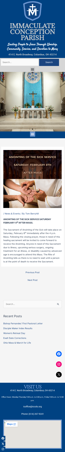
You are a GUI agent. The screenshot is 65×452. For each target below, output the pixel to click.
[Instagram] (59, 364)
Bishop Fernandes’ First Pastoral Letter (23, 323)
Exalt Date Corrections (14, 338)
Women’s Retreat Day (14, 333)
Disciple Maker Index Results (17, 328)
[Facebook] (59, 354)
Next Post (33, 280)
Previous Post (33, 272)
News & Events (12, 213)
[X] (59, 374)
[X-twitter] (2, 443)
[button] (32, 69)
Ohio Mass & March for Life (17, 343)
